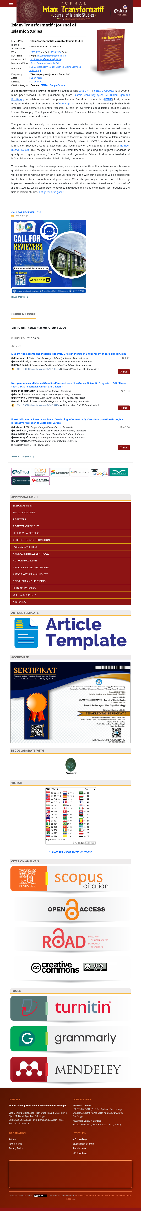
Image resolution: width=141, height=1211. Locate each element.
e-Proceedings (80, 1139)
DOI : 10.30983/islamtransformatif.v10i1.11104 (38, 405)
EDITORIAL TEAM (22, 505)
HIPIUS (108, 99)
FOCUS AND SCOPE (24, 512)
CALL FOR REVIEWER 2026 (26, 212)
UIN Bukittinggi (80, 1153)
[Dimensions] (80, 472)
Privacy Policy (16, 1148)
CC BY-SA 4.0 (36, 81)
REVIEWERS (19, 519)
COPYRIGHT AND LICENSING (29, 581)
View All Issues (21, 456)
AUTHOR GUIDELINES (25, 560)
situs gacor (57, 192)
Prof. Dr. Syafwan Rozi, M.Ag (46, 59)
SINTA (44, 85)
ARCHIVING (19, 601)
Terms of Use (15, 1143)
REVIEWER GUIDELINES (26, 526)
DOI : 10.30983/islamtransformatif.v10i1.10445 (38, 369)
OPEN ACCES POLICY (24, 594)
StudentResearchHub (83, 1143)
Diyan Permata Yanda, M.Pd (44, 63)
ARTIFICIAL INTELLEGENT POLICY (32, 553)
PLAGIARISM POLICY (24, 588)
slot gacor (44, 192)
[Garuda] (40, 480)
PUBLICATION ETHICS (25, 546)
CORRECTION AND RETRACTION (31, 540)
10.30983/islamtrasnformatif (51, 55)
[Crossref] (60, 472)
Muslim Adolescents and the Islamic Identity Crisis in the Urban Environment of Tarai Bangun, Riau (69, 353)
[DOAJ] (40, 472)
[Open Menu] (11, 3)
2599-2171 (35, 52)
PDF (125, 371)
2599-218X (56, 52)
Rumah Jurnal (67, 103)
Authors (12, 1139)
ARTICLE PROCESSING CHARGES (31, 567)
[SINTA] (20, 472)
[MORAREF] (118, 472)
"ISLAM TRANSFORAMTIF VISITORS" (70, 852)
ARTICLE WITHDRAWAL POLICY (30, 574)
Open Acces (36, 77)
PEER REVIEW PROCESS (26, 533)
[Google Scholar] (99, 472)
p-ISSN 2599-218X (104, 90)
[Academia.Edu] (21, 480)
